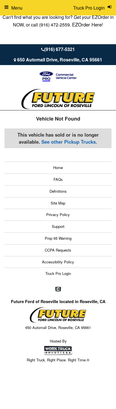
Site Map (58, 203)
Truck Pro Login (58, 273)
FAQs (58, 179)
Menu (17, 8)
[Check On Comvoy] (58, 289)
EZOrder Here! (87, 24)
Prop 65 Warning (58, 238)
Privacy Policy (58, 214)
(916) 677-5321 (59, 49)
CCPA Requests (58, 250)
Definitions (58, 191)
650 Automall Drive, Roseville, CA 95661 (59, 59)
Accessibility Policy (58, 261)
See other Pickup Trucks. (69, 141)
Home (58, 167)
